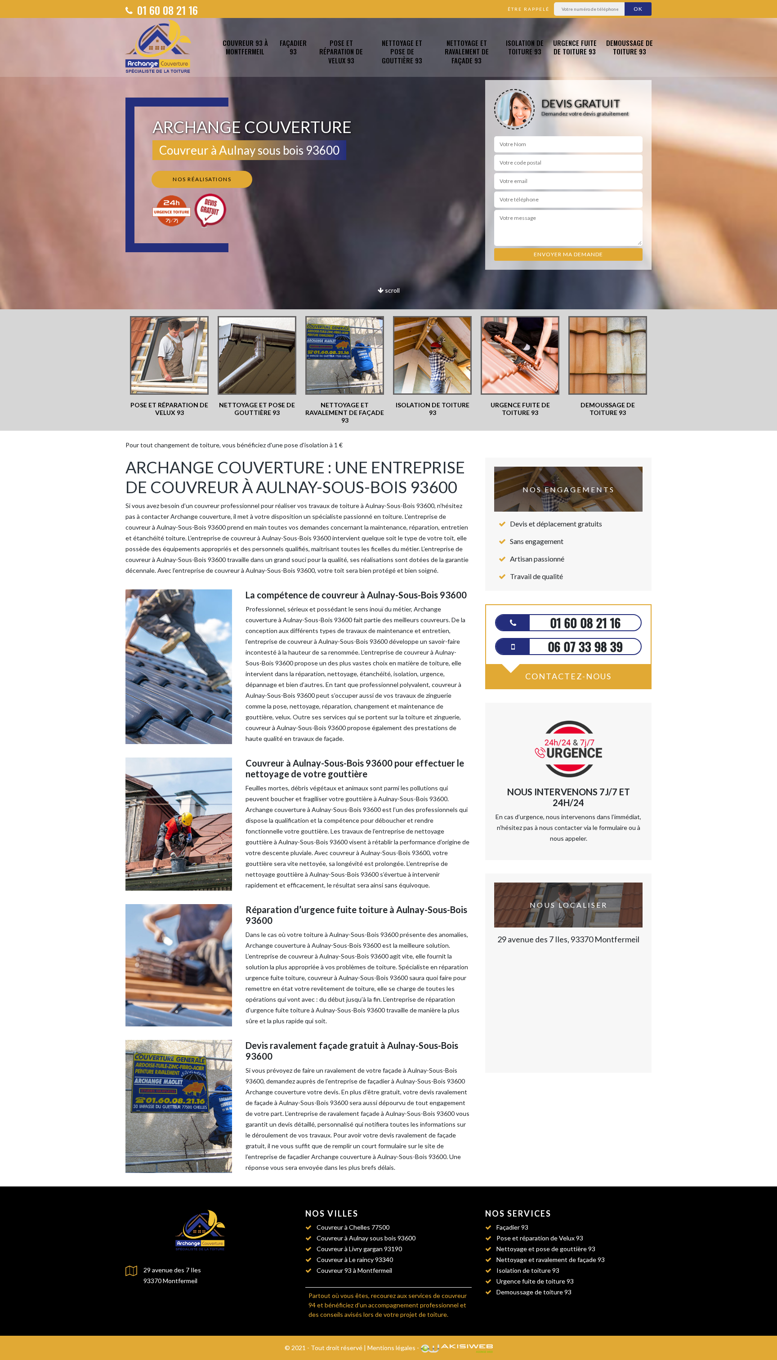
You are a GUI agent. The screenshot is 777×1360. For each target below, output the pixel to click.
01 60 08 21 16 (166, 10)
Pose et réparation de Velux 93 (341, 52)
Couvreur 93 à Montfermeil (245, 47)
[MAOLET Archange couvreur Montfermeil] (160, 47)
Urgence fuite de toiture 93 (575, 47)
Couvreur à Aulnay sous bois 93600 (366, 1238)
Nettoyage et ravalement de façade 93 (467, 52)
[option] (169, 366)
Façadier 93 (293, 47)
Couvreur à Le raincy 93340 (355, 1259)
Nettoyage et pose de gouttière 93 (402, 52)
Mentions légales (391, 1347)
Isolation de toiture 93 (525, 47)
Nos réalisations (202, 179)
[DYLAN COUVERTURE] (201, 1231)
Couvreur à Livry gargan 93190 (359, 1249)
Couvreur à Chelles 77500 (353, 1227)
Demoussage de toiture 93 (629, 47)
